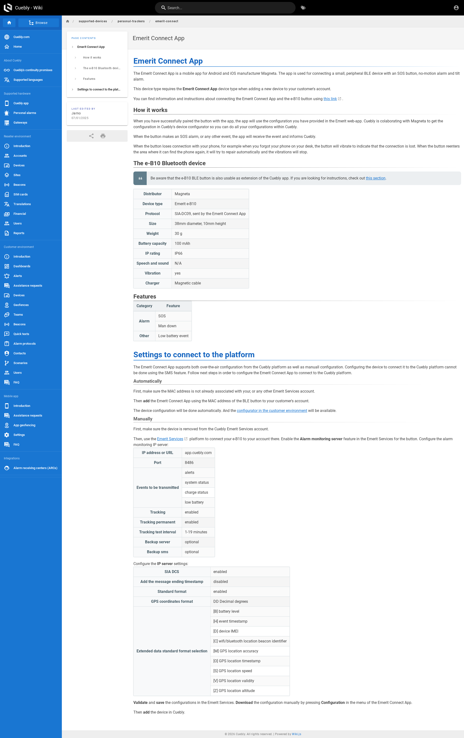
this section (375, 178)
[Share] (91, 136)
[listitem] (97, 47)
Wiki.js (296, 734)
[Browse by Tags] (303, 8)
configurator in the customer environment (272, 410)
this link (330, 99)
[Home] (9, 22)
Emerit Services (170, 439)
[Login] (456, 8)
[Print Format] (103, 136)
